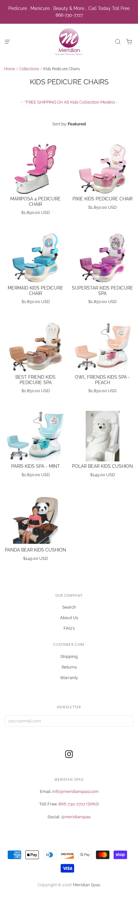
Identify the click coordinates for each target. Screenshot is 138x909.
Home (9, 69)
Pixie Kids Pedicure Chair (103, 198)
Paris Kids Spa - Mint (35, 466)
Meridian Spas (86, 884)
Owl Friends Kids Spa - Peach (102, 380)
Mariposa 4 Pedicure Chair (35, 201)
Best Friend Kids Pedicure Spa (35, 380)
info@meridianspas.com (75, 791)
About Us (69, 617)
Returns (69, 667)
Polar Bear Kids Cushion (102, 466)
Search (69, 607)
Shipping (69, 656)
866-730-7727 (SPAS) (78, 804)
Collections (29, 69)
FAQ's (69, 628)
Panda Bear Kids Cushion (35, 549)
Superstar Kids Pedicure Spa (102, 290)
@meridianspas (76, 816)
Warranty (69, 677)
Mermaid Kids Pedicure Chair (35, 290)
